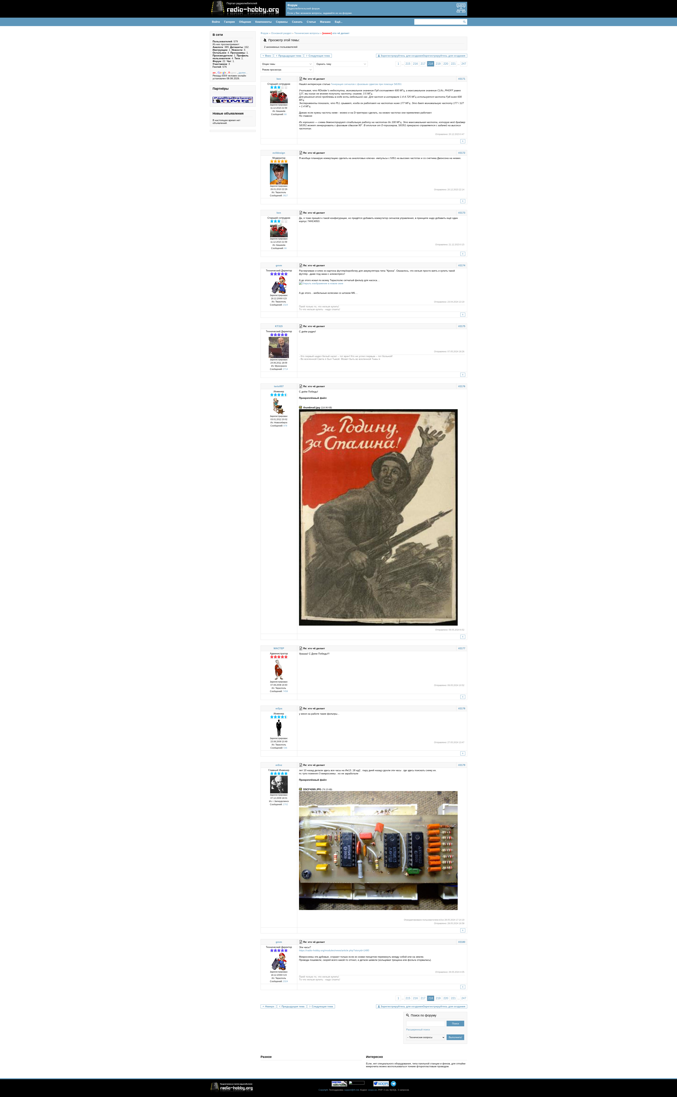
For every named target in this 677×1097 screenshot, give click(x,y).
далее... (243, 72)
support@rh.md (351, 1090)
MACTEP (279, 648)
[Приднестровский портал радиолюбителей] (339, 1083)
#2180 (461, 942)
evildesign (279, 152)
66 (285, 114)
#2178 (461, 708)
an (214, 72)
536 (285, 748)
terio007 (279, 386)
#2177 (461, 648)
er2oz (279, 765)
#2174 (461, 265)
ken (279, 78)
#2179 (461, 765)
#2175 (461, 326)
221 (453, 63)
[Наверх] (462, 141)
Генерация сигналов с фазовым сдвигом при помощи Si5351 (366, 84)
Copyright (323, 1090)
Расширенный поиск (418, 1029)
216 (415, 63)
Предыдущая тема (289, 55)
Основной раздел (281, 33)
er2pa (279, 708)
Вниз (268, 55)
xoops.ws (372, 1090)
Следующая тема (319, 55)
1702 (285, 804)
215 (407, 63)
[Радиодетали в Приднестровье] (233, 98)
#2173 (461, 212)
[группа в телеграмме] (393, 1083)
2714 (285, 369)
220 (445, 63)
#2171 (461, 78)
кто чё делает (335, 33)
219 (438, 63)
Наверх (269, 1006)
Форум (264, 33)
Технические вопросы (306, 33)
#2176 (461, 386)
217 (423, 63)
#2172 (461, 152)
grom (279, 265)
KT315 (279, 326)
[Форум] (461, 11)
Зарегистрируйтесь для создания (444, 55)
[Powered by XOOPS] (381, 1083)
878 (285, 426)
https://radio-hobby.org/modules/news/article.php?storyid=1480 (334, 950)
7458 (285, 691)
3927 (285, 195)
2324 (285, 305)
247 (463, 63)
